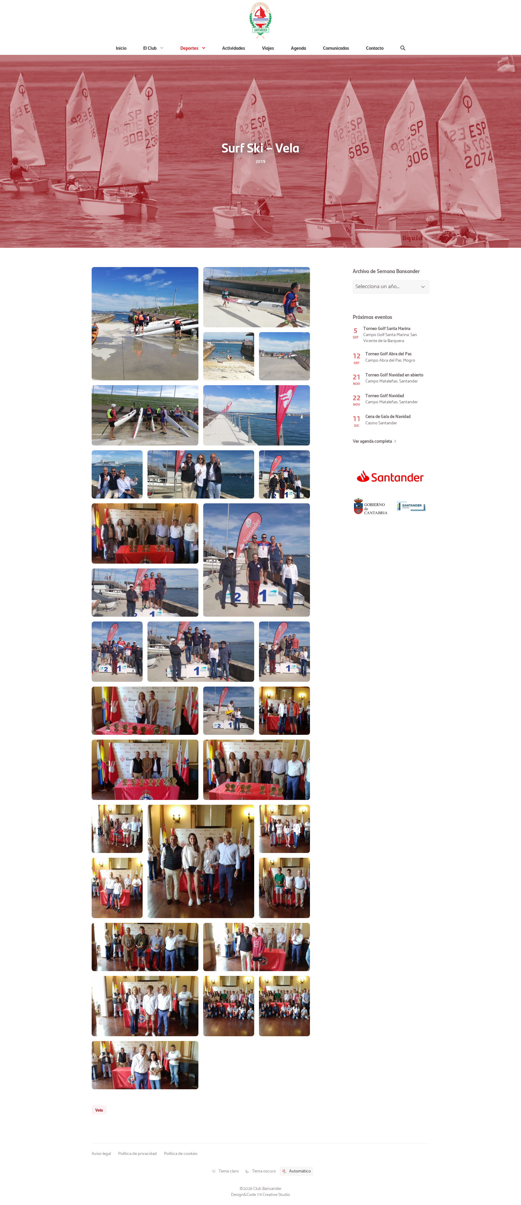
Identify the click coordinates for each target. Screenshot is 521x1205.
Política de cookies (180, 1154)
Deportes (189, 47)
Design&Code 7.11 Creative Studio (260, 1194)
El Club (149, 47)
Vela (99, 1110)
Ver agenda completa (372, 441)
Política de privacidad (137, 1154)
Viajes (268, 47)
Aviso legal (101, 1154)
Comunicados (336, 47)
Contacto (375, 47)
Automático (300, 1171)
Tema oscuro (264, 1171)
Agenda (298, 47)
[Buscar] (403, 48)
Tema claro (229, 1171)
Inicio (121, 47)
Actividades (233, 47)
